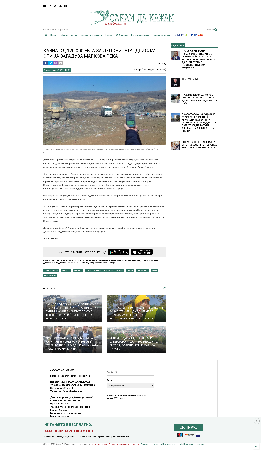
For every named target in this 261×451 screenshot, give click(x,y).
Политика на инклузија (173, 444)
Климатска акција (140, 35)
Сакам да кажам (162, 35)
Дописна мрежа (69, 35)
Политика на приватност (151, 444)
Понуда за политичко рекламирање (124, 444)
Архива (110, 380)
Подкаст (109, 35)
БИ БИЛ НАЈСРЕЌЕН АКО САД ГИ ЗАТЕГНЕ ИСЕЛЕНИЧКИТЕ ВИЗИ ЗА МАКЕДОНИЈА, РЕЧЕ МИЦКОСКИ (199, 145)
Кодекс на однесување (194, 444)
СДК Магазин (122, 35)
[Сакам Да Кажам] (130, 24)
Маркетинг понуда (100, 444)
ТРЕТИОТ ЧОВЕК (190, 79)
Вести (53, 35)
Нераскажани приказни (91, 35)
